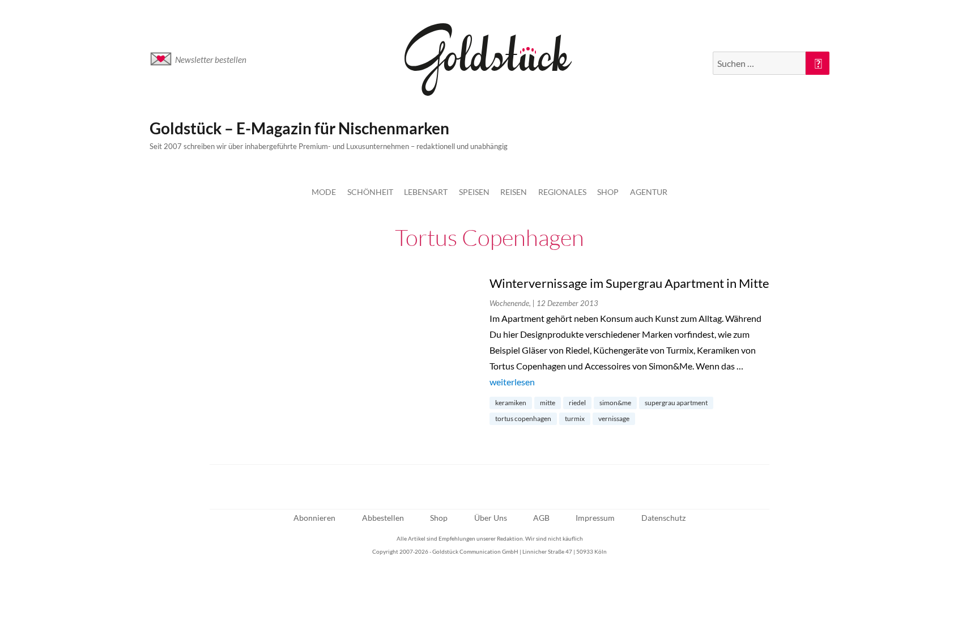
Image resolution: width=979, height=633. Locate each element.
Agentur (648, 192)
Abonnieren (314, 517)
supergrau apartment (676, 402)
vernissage (613, 418)
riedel (577, 402)
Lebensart (426, 192)
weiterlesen (512, 381)
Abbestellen (383, 517)
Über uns (490, 517)
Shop (608, 192)
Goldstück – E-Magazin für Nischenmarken (299, 128)
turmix (575, 418)
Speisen (474, 192)
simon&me (615, 402)
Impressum (595, 517)
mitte (547, 402)
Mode (324, 192)
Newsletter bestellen (210, 59)
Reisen (513, 192)
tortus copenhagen (523, 418)
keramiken (510, 402)
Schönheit (370, 192)
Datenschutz (663, 517)
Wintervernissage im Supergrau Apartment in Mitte (629, 283)
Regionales (562, 192)
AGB (541, 517)
